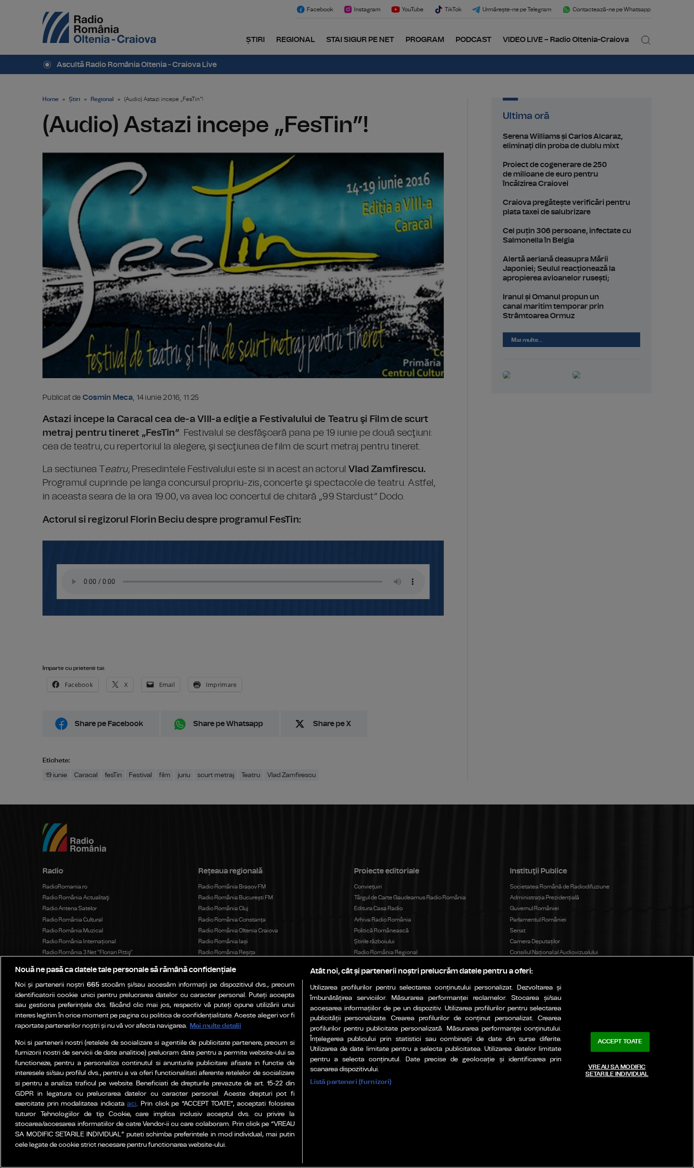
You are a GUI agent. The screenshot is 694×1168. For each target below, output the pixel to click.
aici (131, 1104)
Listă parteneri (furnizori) (351, 1081)
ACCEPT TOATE (620, 1042)
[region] (347, 1062)
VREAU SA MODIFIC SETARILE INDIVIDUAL (616, 1071)
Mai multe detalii (215, 1025)
